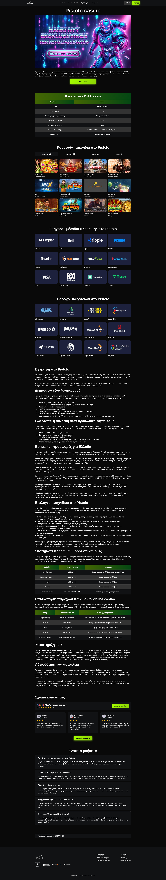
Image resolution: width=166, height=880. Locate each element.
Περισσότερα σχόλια (82, 738)
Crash (94, 154)
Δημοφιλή (45, 154)
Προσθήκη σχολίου (120, 706)
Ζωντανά (69, 154)
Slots (118, 154)
